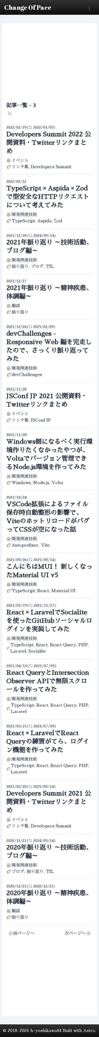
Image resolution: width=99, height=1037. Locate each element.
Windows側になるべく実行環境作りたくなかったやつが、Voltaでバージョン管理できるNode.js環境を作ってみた (49, 454)
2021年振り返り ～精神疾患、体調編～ (49, 292)
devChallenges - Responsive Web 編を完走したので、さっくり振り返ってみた (49, 346)
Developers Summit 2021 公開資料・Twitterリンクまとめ (48, 801)
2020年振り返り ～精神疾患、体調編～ (49, 897)
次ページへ (75, 933)
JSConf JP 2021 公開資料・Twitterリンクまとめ (46, 400)
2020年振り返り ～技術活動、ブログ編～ (49, 851)
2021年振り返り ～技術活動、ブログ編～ (49, 246)
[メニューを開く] (89, 8)
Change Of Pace (27, 7)
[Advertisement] (49, 62)
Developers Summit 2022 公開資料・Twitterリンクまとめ (48, 142)
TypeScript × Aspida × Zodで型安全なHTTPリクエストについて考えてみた (47, 196)
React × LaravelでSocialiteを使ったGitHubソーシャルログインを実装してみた (49, 620)
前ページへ (23, 933)
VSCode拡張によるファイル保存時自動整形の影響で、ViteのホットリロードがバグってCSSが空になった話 (47, 517)
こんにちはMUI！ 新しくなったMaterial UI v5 (49, 570)
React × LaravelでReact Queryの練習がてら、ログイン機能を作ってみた (47, 741)
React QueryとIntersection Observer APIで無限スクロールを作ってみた (47, 681)
